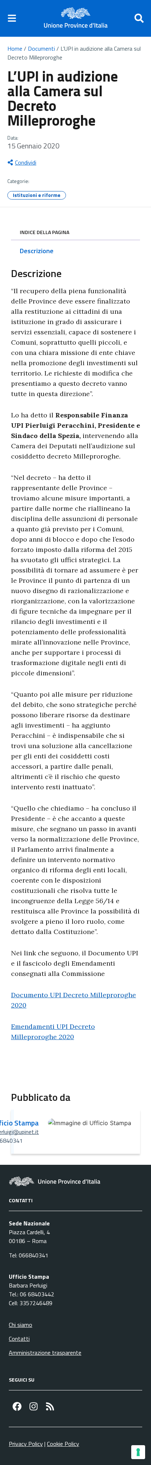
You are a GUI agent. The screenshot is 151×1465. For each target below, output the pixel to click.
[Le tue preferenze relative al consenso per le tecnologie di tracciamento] (138, 1452)
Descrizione (37, 251)
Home (14, 48)
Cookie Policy (63, 1443)
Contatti (19, 1338)
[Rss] (50, 1406)
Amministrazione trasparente (45, 1352)
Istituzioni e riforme (36, 195)
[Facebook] (17, 1406)
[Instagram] (33, 1406)
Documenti (41, 48)
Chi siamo (20, 1324)
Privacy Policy (26, 1443)
